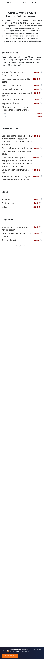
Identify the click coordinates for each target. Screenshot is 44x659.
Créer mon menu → (10, 656)
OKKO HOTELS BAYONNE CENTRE (22, 3)
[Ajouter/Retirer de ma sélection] (41, 72)
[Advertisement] (22, 352)
